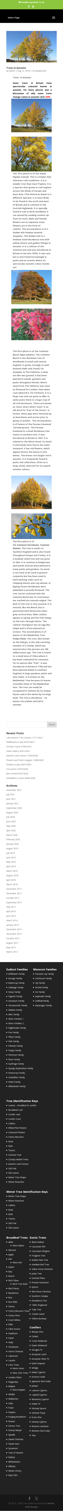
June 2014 (11, 915)
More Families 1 (16, 1018)
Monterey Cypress (40, 1399)
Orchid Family (41, 987)
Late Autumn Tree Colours (19, 737)
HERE (47, 96)
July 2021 (10, 794)
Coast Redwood (39, 1340)
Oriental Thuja (38, 1412)
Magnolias (13, 1381)
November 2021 (14, 790)
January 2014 (12, 925)
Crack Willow (14, 1320)
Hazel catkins (12, 751)
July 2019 (10, 853)
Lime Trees (13, 1364)
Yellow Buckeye (39, 1318)
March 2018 (12, 884)
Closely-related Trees (18, 1159)
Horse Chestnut (15, 1351)
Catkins (11, 1123)
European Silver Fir (40, 1358)
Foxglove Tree (38, 1255)
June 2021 (11, 799)
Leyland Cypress (39, 1394)
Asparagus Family (43, 1005)
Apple (11, 1254)
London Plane (15, 1377)
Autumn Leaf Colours (16, 755)
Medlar (11, 1394)
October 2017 (12, 898)
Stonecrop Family (16, 1072)
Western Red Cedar (41, 1430)
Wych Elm (13, 1475)
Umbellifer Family (16, 1077)
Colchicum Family (43, 978)
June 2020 (11, 821)
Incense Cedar (38, 1376)
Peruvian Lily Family (44, 973)
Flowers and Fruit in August (19, 760)
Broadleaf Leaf (15, 1110)
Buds (10, 1141)
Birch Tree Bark (20, 1284)
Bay (10, 1271)
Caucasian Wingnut (41, 1251)
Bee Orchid (11, 773)
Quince (35, 1287)
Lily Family (40, 982)
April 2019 (11, 866)
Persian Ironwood (40, 1282)
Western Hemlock (40, 1426)
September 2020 (14, 808)
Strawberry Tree (39, 1300)
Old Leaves (13, 1172)
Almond (12, 1250)
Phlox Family (14, 1037)
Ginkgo (35, 1367)
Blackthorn (13, 1293)
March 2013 (12, 951)
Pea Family (13, 1032)
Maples (11, 1386)
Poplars (12, 1412)
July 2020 (10, 817)
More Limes (18, 1368)
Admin (12, 70)
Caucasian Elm (38, 1246)
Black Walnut (38, 1242)
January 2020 (12, 844)
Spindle (11, 1434)
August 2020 (12, 812)
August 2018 (12, 875)
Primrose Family (16, 1054)
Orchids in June (13, 746)
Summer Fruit (14, 1154)
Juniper (35, 1385)
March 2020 (12, 835)
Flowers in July (13, 764)
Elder (10, 1324)
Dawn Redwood (39, 1345)
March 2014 (12, 920)
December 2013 (14, 929)
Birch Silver (13, 1280)
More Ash (17, 1262)
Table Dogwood (39, 1305)
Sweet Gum (13, 1443)
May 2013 (11, 947)
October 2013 (12, 938)
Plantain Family (15, 1045)
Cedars (35, 1336)
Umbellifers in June (15, 778)
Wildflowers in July (14, 742)
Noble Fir (36, 1403)
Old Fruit (12, 1168)
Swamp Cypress (39, 1421)
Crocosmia (11, 769)
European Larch (39, 1354)
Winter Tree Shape (17, 1177)
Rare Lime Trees (20, 1372)
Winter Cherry (14, 1470)
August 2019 (12, 848)
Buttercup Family (16, 982)
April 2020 (11, 830)
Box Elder (12, 1301)
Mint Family (13, 1014)
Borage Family (15, 978)
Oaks (10, 1403)
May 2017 (11, 906)
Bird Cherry (13, 1288)
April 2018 (11, 880)
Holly (10, 1342)
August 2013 (12, 942)
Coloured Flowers (16, 1132)
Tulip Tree (36, 1309)
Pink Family (13, 1041)
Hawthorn (13, 1333)
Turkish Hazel (38, 1314)
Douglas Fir (37, 1349)
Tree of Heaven (15, 1452)
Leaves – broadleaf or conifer (22, 1105)
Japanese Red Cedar (41, 1381)
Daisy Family (14, 992)
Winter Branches (16, 1181)
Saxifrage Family (16, 1063)
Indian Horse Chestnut (42, 1269)
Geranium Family (16, 1000)
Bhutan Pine (37, 1331)
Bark (10, 1146)
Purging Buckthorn (17, 1416)
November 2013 (14, 933)
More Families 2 (16, 1023)
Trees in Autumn (16, 67)
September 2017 (14, 902)
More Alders (18, 1245)
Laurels (11, 1360)
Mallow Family (15, 1010)
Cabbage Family (15, 987)
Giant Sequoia (38, 1363)
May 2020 (11, 826)
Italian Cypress (38, 1372)
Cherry (11, 1306)
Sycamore (13, 1448)
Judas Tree (37, 1273)
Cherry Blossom (16, 1137)
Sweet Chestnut (15, 1439)
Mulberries (13, 1398)
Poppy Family (14, 1050)
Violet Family (14, 1081)
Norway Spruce (39, 1408)
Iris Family (40, 992)
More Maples (19, 1389)
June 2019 (11, 857)
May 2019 (11, 861)
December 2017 (14, 888)
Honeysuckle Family (17, 1005)
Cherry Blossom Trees (19, 1311)
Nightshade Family (17, 1027)
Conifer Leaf (14, 1114)
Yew (34, 1435)
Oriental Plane (38, 1278)
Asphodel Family (43, 996)
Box (10, 1297)
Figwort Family (15, 996)
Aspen (11, 1267)
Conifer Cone (14, 1119)
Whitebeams (14, 1461)
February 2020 (13, 839)
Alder (10, 1242)
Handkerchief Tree (40, 1264)
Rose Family (14, 1059)
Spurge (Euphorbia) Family (20, 1068)
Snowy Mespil (14, 1430)
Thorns (11, 1150)
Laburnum (13, 1355)
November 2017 (14, 893)
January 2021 (12, 803)
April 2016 (11, 911)
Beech (11, 1276)
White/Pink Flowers (17, 1127)
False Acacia (14, 1328)
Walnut (11, 1457)
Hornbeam (13, 1346)
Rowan (11, 1421)
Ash (10, 1259)
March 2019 (12, 871)
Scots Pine (37, 1417)
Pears (11, 1407)
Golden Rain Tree (40, 1260)
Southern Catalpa (40, 1296)
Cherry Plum (14, 1315)
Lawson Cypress (39, 1390)
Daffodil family (42, 1000)
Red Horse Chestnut (41, 1291)
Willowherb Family (16, 1086)
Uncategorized (39, 70)
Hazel (11, 1338)
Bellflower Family (16, 973)
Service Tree (14, 1425)
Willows (12, 1466)
